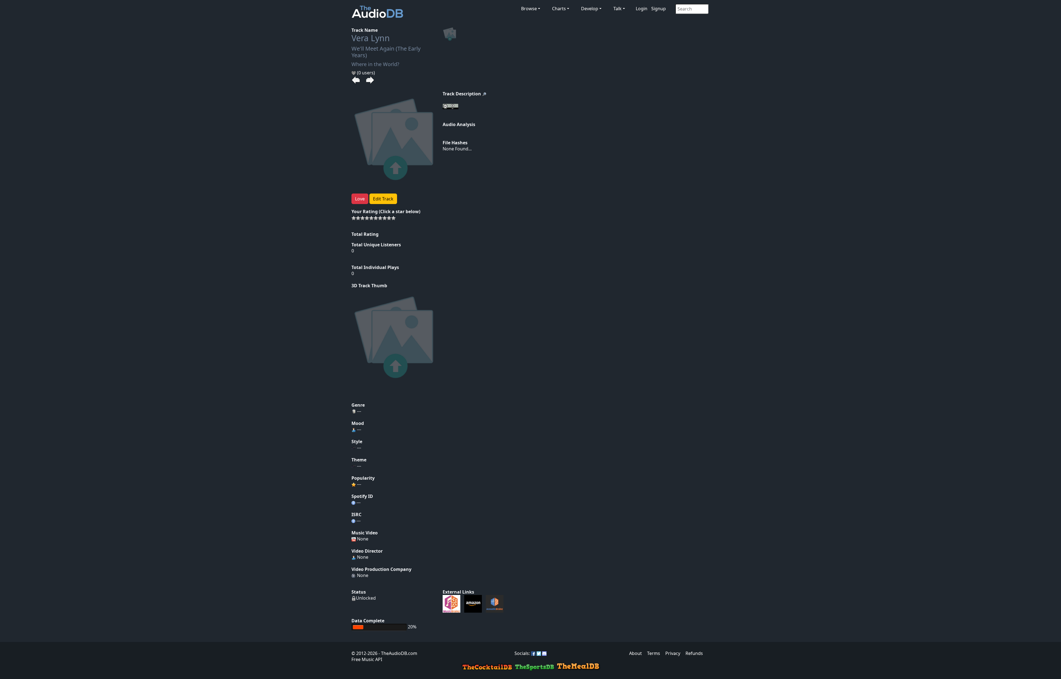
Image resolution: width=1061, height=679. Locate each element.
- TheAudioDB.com (397, 653)
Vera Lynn (370, 38)
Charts (559, 9)
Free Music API (366, 659)
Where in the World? (375, 64)
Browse (529, 9)
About (635, 653)
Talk (617, 9)
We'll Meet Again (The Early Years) (386, 52)
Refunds (694, 653)
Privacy (672, 653)
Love (360, 199)
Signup (658, 9)
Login (641, 9)
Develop (589, 9)
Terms (653, 653)
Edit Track (383, 199)
